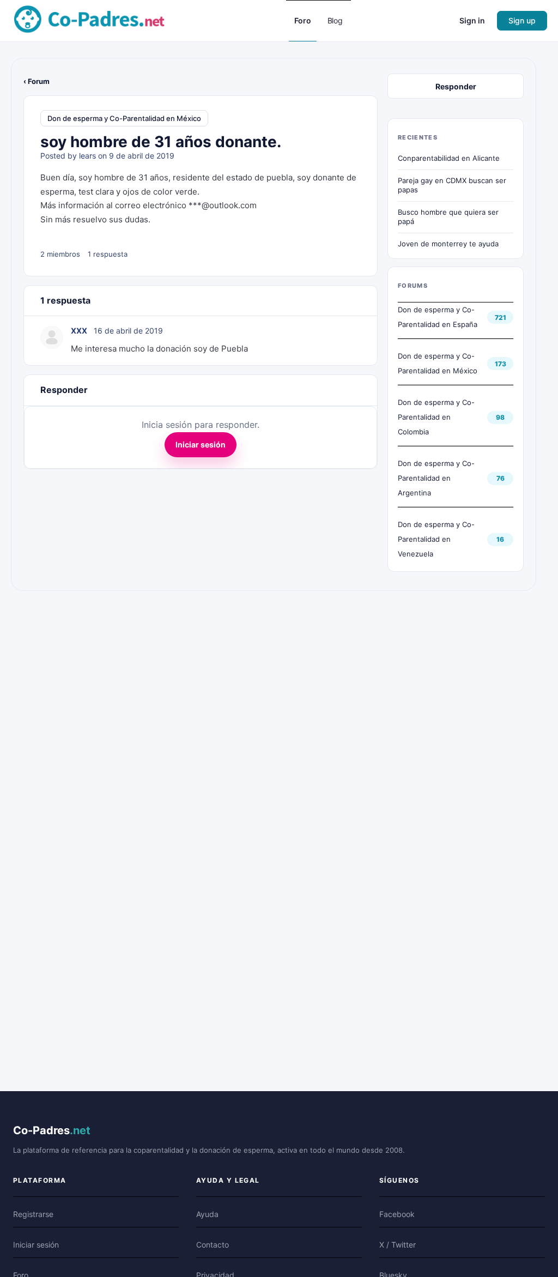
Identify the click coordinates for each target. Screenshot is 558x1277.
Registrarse (33, 1214)
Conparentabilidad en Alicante (449, 158)
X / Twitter (397, 1244)
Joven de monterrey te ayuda (448, 243)
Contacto (212, 1244)
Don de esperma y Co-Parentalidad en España (437, 317)
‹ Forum (36, 81)
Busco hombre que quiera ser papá (448, 217)
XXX (79, 330)
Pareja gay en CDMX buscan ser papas (452, 185)
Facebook (397, 1214)
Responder (455, 86)
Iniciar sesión (200, 444)
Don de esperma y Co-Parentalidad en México (124, 118)
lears (87, 155)
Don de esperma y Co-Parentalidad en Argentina (436, 478)
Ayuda (207, 1214)
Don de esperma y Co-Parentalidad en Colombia (436, 417)
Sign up (522, 20)
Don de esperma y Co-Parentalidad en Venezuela (436, 539)
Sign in (472, 20)
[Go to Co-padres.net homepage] (89, 20)
